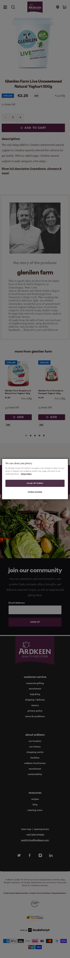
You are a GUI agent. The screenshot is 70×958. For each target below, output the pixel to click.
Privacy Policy (26, 474)
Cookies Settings (35, 492)
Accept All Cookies (35, 483)
